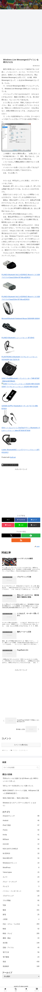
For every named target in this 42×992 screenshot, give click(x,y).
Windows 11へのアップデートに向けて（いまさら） (19, 804)
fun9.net (13, 457)
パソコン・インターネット (11, 465)
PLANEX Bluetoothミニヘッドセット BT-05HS (18, 338)
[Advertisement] (21, 32)
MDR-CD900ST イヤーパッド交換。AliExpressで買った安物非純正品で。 (21, 792)
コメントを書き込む (21, 745)
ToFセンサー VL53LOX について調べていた (18, 786)
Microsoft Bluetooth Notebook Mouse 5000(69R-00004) (21, 318)
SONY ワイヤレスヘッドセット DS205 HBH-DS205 (20, 386)
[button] (34, 525)
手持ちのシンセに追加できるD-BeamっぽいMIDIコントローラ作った (20, 780)
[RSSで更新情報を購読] (21, 540)
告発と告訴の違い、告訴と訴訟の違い (16, 798)
